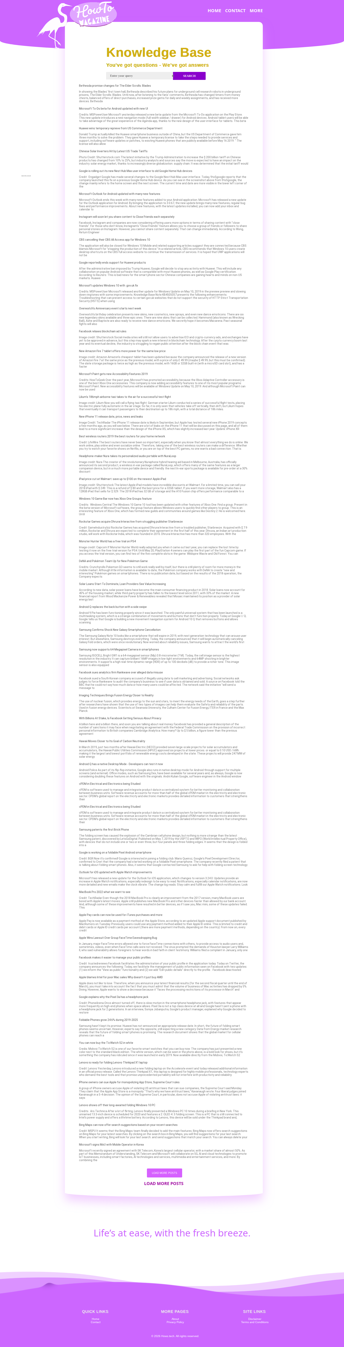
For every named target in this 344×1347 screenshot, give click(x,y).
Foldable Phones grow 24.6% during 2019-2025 (108, 1019)
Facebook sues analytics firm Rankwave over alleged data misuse (121, 672)
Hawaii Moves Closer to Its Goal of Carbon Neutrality (112, 741)
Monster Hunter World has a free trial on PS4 (107, 541)
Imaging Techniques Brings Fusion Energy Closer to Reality (116, 695)
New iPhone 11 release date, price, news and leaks (111, 416)
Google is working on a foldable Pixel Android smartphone (115, 852)
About (175, 1319)
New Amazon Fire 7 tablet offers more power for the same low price (122, 351)
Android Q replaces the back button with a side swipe (113, 606)
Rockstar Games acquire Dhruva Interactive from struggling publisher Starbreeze (131, 521)
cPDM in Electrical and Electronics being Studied (110, 783)
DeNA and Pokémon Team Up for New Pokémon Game (113, 561)
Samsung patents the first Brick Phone (104, 829)
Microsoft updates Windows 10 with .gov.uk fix (108, 285)
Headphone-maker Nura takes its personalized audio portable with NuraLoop (127, 456)
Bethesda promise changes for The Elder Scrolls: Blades (115, 85)
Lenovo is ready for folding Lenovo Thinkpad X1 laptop (113, 1062)
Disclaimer (254, 1319)
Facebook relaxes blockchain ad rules (102, 331)
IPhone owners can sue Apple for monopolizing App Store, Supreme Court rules (129, 1082)
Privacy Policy (175, 1322)
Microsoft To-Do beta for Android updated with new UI (113, 108)
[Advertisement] (26, 115)
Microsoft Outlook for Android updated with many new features (119, 193)
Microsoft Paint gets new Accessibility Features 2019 (113, 374)
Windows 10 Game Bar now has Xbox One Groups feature (115, 498)
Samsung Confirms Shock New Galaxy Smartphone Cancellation (120, 629)
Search (189, 76)
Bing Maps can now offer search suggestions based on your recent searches (128, 1124)
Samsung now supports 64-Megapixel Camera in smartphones (119, 649)
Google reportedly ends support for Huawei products (112, 262)
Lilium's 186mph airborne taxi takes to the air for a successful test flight (125, 396)
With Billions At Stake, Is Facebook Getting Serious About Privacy (120, 718)
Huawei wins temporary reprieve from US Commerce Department (120, 128)
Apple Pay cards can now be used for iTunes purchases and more (120, 914)
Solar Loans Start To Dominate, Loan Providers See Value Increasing (122, 584)
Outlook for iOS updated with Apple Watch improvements (115, 872)
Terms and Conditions (255, 1322)
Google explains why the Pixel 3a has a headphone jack (113, 997)
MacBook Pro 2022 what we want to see (104, 892)
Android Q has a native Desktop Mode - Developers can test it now (121, 764)
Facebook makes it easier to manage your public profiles (115, 957)
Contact (96, 1322)
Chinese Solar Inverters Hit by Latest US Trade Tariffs (113, 151)
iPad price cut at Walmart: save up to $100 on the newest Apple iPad (122, 479)
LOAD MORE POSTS (164, 1172)
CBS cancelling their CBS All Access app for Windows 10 (114, 239)
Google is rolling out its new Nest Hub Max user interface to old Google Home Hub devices (135, 171)
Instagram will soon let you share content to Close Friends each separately (126, 216)
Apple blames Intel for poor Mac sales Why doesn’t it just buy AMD (121, 977)
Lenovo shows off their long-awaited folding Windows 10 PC (117, 1105)
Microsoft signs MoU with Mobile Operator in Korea (111, 1144)
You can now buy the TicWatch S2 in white (106, 1042)
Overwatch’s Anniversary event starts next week (110, 308)
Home (95, 1319)
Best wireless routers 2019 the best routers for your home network (122, 436)
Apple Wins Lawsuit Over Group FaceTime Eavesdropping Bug (118, 937)
